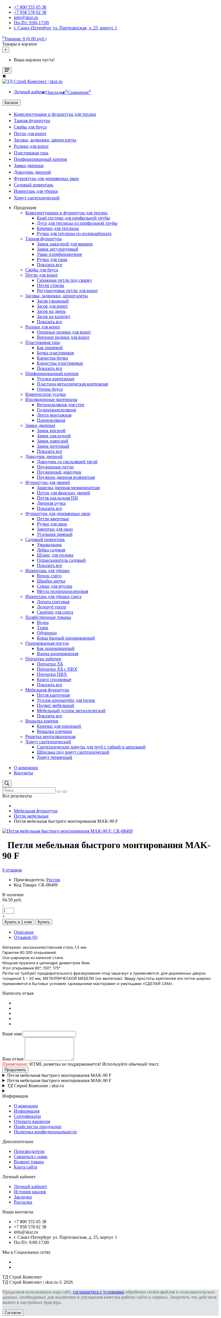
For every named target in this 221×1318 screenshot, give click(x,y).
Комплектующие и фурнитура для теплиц (55, 114)
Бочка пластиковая (55, 352)
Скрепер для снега (55, 612)
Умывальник (49, 544)
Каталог (11, 103)
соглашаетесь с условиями (98, 1291)
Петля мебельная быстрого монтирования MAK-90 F (59, 1075)
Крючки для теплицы (58, 228)
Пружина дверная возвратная (66, 477)
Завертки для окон (55, 529)
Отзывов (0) (25, 937)
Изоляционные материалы (51, 399)
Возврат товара (29, 1161)
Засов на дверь (51, 311)
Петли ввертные (53, 518)
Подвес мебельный (55, 705)
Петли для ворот (30, 133)
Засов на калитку (54, 316)
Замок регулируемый (57, 249)
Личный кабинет (30, 1186)
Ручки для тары (52, 259)
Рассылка (23, 1202)
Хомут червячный (54, 757)
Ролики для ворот (31, 146)
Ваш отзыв (13, 1058)
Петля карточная (53, 695)
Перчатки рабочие (43, 658)
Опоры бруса (50, 389)
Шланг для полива (55, 555)
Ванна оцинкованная (57, 653)
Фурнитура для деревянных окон (46, 178)
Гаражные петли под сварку (64, 280)
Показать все (49, 264)
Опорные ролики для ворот (64, 332)
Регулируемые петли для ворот (67, 290)
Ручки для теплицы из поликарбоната (74, 233)
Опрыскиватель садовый (61, 560)
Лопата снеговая (53, 601)
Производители (29, 1151)
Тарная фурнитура (32, 120)
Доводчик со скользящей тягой (67, 461)
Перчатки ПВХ (52, 674)
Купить (44, 922)
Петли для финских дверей (63, 492)
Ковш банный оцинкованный (66, 638)
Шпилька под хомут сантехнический (73, 752)
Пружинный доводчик (59, 472)
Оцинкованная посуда (47, 643)
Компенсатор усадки (45, 394)
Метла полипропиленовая (62, 591)
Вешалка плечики (54, 731)
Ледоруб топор (51, 606)
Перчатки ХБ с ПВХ (57, 669)
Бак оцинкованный (56, 648)
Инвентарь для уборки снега (53, 596)
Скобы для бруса (30, 126)
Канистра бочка (52, 357)
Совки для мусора (54, 586)
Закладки (23, 1196)
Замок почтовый (53, 446)
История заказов (30, 1191)
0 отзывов (12, 869)
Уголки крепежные (56, 378)
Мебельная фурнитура (47, 689)
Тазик (42, 627)
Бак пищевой (50, 347)
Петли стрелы (50, 285)
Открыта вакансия (32, 1121)
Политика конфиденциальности (45, 1131)
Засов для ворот (52, 306)
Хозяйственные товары (48, 617)
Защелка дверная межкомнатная (68, 487)
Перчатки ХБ (50, 663)
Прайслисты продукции (37, 1126)
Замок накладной (54, 435)
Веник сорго (49, 575)
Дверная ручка (51, 503)
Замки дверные (29, 165)
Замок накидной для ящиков (65, 243)
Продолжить (15, 1070)
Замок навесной (52, 440)
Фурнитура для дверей (47, 482)
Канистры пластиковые (60, 363)
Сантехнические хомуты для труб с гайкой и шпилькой (91, 746)
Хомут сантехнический (37, 197)
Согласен (13, 1313)
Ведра (43, 622)
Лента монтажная (54, 415)
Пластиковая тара (31, 152)
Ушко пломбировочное (59, 254)
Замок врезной (51, 430)
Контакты (23, 772)
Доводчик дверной (32, 172)
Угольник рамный (55, 534)
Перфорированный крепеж (40, 159)
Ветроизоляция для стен (60, 404)
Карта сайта (25, 1166)
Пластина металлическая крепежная (72, 383)
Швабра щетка (51, 580)
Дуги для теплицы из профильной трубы (77, 223)
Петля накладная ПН (57, 498)
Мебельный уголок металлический (71, 710)
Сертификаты (27, 1116)
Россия (53, 879)
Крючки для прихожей (59, 726)
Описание (24, 932)
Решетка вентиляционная (50, 736)
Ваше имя (12, 1033)
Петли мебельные (31, 816)
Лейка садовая (51, 549)
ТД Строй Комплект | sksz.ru (35, 1085)
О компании (26, 767)
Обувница (47, 632)
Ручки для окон (52, 523)
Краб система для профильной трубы (73, 217)
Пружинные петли (55, 466)
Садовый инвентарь (33, 184)
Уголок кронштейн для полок (66, 700)
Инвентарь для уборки (36, 191)
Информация (26, 1111)
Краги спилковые (54, 679)
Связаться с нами (30, 1156)
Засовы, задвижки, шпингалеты (45, 139)
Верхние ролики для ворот (63, 337)
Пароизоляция (51, 420)
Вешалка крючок (41, 720)
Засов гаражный (53, 300)
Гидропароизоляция (56, 409)
